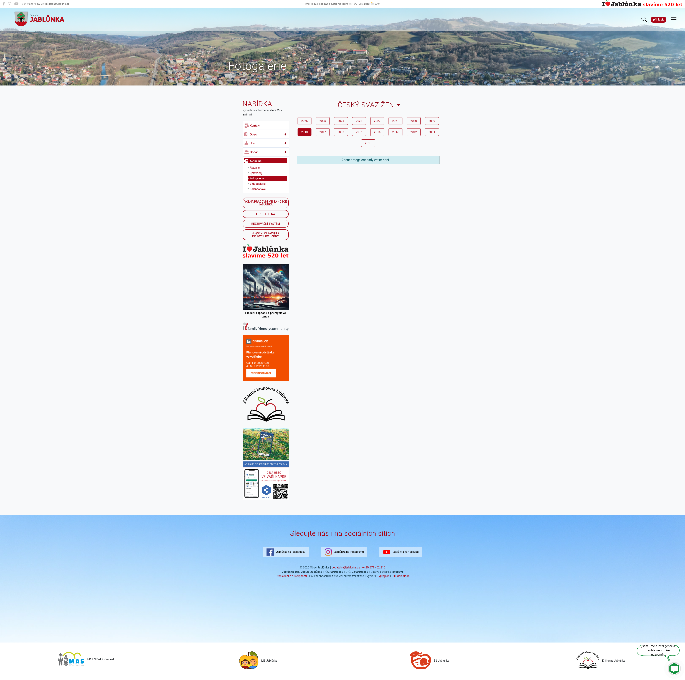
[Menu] (673, 20)
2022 (377, 121)
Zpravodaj (256, 173)
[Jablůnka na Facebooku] (4, 4)
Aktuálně (256, 161)
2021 (395, 121)
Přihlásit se (402, 576)
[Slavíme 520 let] (642, 5)
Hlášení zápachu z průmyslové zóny (266, 235)
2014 (377, 132)
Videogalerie (258, 183)
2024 (341, 121)
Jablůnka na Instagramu (349, 551)
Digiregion (383, 576)
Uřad (253, 143)
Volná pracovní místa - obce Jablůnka (265, 203)
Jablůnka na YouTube (405, 551)
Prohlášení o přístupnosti (291, 576)
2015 (359, 132)
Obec (253, 134)
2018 (304, 132)
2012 (413, 132)
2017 (322, 132)
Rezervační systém (265, 223)
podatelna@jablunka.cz (346, 567)
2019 (432, 121)
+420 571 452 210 (373, 567)
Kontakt (255, 125)
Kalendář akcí (258, 189)
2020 (413, 121)
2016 (341, 132)
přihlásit (658, 19)
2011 (432, 132)
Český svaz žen (366, 105)
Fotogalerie (257, 178)
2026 (304, 121)
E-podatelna (265, 214)
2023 (359, 121)
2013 (395, 132)
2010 (368, 143)
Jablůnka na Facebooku (290, 551)
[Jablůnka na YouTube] (16, 4)
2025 (322, 121)
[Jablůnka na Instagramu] (9, 4)
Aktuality (255, 167)
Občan (254, 152)
